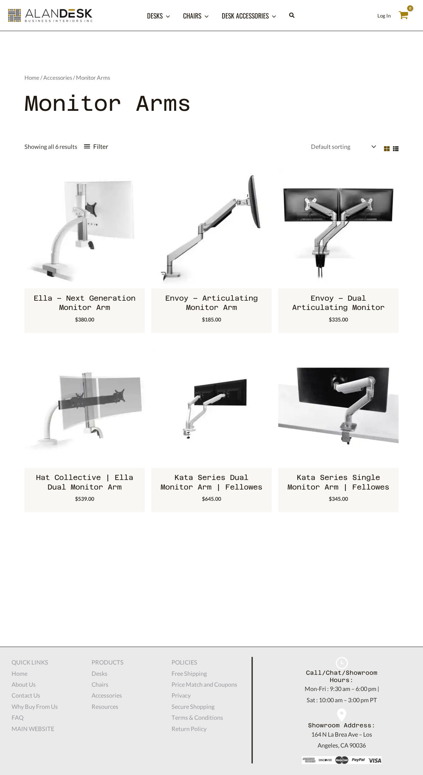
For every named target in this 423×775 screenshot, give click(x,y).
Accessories (57, 77)
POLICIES (184, 662)
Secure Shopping (193, 706)
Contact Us (26, 695)
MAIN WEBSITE (33, 728)
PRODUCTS (108, 662)
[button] (166, 15)
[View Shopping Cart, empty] (403, 15)
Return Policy (189, 728)
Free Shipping (189, 673)
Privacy (181, 695)
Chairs (192, 16)
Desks (155, 16)
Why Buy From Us (35, 706)
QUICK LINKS (30, 662)
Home (31, 77)
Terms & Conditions (197, 717)
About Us (24, 684)
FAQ (17, 717)
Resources (105, 706)
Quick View (84, 281)
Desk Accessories (245, 16)
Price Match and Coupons (204, 684)
